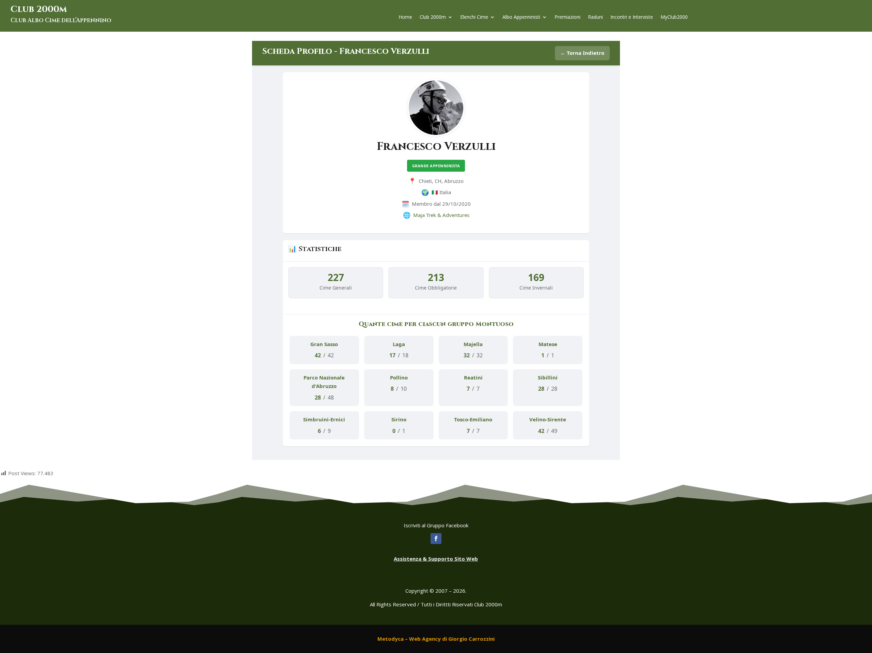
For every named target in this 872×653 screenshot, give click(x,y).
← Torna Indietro (582, 52)
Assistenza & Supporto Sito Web (436, 558)
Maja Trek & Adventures (441, 215)
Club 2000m (433, 17)
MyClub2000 (674, 17)
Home (405, 17)
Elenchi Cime (474, 17)
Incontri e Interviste (631, 17)
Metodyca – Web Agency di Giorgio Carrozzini (436, 638)
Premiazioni (567, 17)
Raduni (595, 17)
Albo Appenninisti (521, 17)
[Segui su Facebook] (436, 538)
